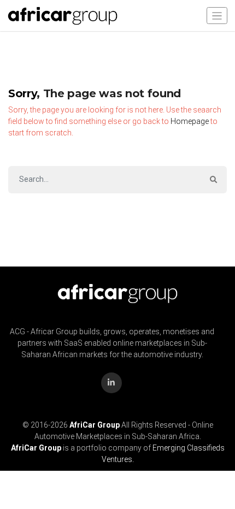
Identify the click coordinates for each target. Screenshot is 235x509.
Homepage (190, 121)
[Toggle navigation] (217, 15)
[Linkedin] (111, 382)
